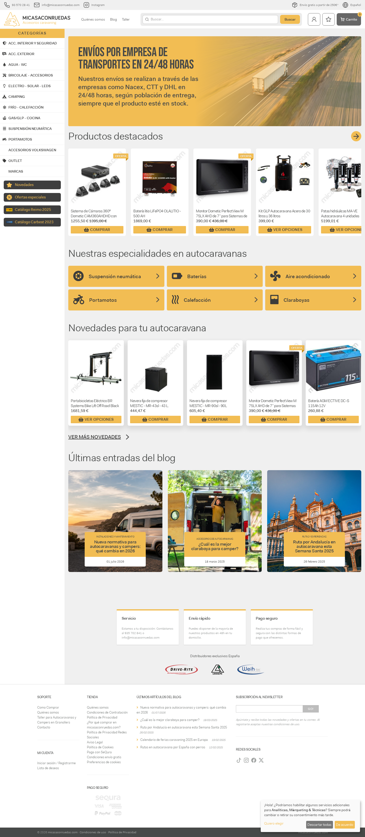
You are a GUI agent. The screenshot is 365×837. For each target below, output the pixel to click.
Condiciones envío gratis (104, 757)
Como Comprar (48, 707)
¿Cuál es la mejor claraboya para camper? (169, 720)
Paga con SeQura (99, 752)
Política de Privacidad (102, 717)
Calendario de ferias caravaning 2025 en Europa (174, 740)
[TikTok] (239, 760)
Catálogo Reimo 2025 (33, 209)
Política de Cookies (100, 747)
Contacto (43, 727)
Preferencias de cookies (104, 762)
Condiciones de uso (93, 832)
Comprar (100, 229)
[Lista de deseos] (328, 19)
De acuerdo (344, 824)
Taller (126, 19)
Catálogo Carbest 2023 (34, 222)
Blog (113, 19)
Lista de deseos (48, 768)
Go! (311, 709)
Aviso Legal (95, 742)
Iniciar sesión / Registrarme (56, 763)
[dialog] (310, 816)
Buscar (290, 19)
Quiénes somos (93, 19)
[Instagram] (246, 760)
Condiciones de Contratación (107, 712)
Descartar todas (319, 824)
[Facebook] (254, 760)
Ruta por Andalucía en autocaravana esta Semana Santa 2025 (183, 727)
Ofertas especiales (30, 197)
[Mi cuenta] (314, 19)
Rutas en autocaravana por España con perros (172, 747)
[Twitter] (261, 760)
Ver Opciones (288, 229)
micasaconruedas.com (62, 832)
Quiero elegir (274, 823)
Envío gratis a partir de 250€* (319, 5)
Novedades (24, 184)
